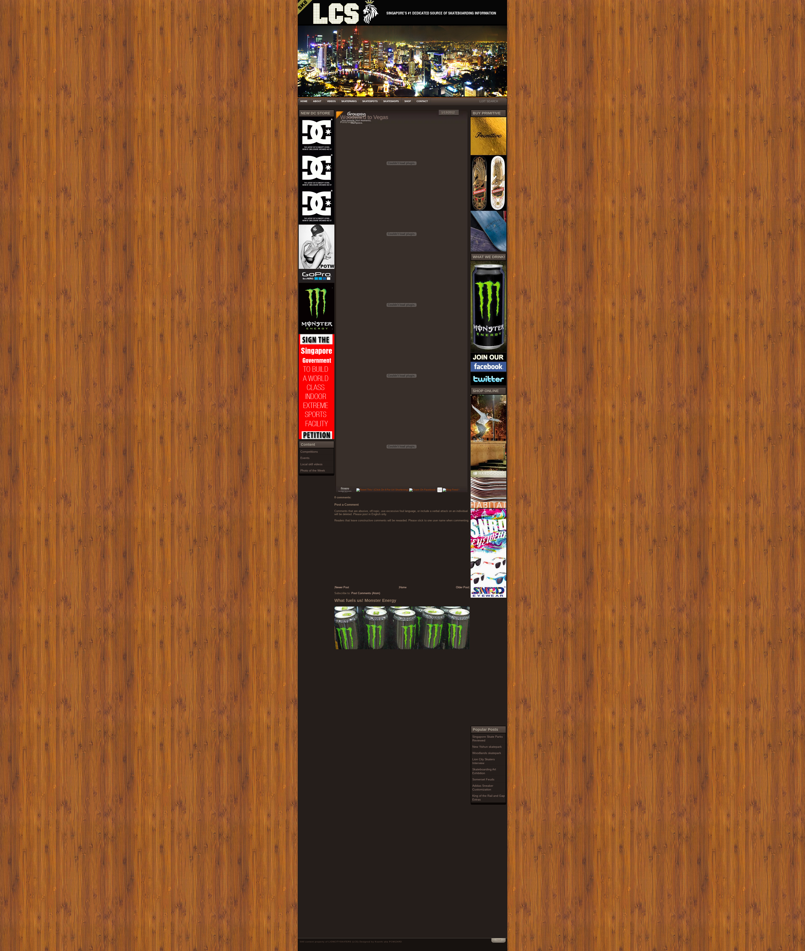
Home (303, 101)
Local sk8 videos (311, 464)
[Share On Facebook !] (423, 489)
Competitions (309, 451)
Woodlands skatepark (486, 753)
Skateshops (391, 101)
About (317, 101)
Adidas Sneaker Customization (482, 787)
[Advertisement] (487, 661)
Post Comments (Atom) (365, 593)
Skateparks (349, 101)
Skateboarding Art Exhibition (484, 771)
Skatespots (370, 101)
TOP (498, 940)
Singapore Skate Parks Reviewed (487, 738)
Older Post (462, 587)
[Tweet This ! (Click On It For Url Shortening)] (382, 489)
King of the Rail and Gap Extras (488, 797)
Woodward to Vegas (364, 117)
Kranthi (379, 942)
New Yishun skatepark (487, 746)
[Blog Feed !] (451, 489)
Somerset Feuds (483, 779)
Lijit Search (488, 101)
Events (304, 458)
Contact (422, 101)
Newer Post (342, 587)
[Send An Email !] (439, 489)
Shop (407, 101)
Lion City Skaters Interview (483, 761)
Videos (331, 101)
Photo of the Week (312, 470)
